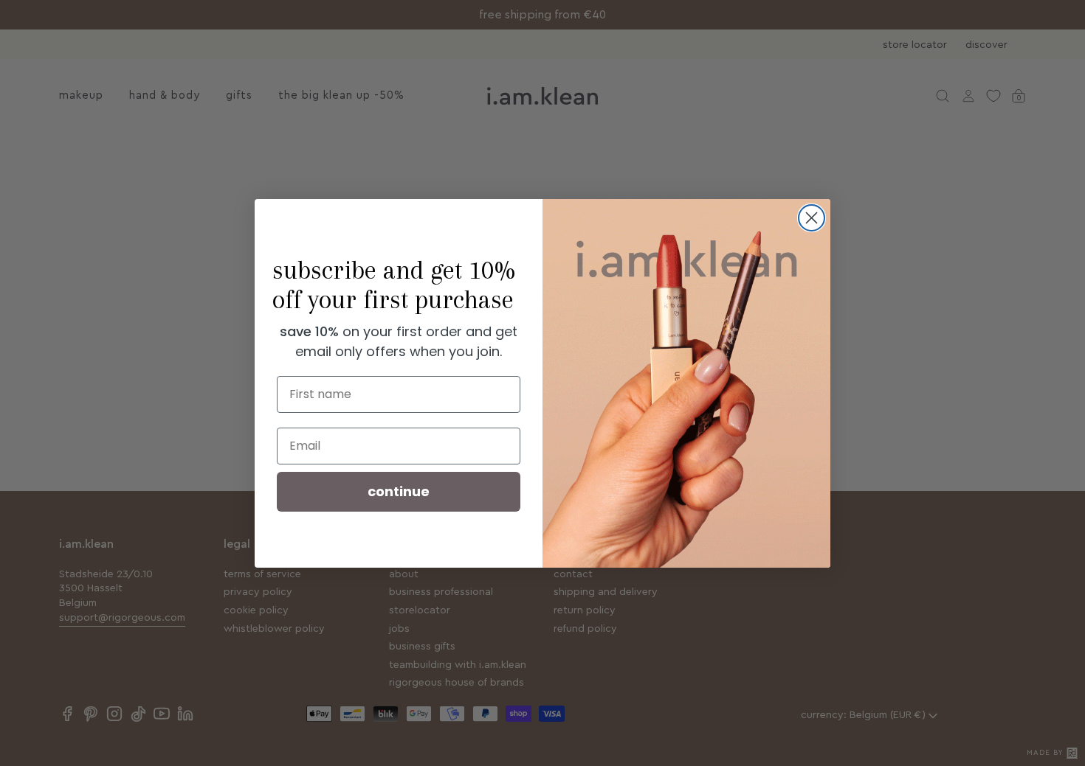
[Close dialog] (811, 218)
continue (399, 491)
